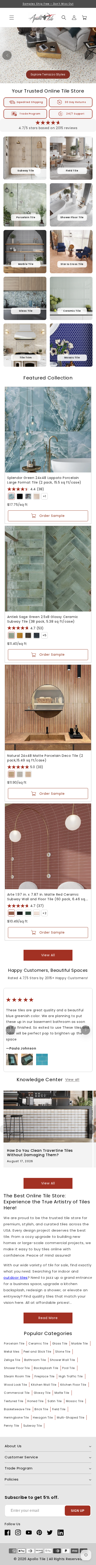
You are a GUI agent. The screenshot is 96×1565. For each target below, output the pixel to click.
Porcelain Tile (14, 1343)
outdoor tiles (15, 1277)
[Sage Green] (11, 635)
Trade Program (30, 113)
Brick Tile (41, 1409)
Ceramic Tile (38, 1343)
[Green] (11, 496)
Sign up (78, 1510)
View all (48, 955)
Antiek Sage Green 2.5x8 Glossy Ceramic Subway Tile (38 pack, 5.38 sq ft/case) (42, 619)
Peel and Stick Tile (37, 1352)
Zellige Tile (12, 1360)
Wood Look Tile (15, 1385)
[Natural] (11, 774)
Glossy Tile (42, 1393)
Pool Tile (68, 1368)
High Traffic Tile (71, 1376)
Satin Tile (55, 1401)
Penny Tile (11, 1426)
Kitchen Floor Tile (73, 1385)
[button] (64, 17)
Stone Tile (62, 1352)
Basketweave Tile (17, 1409)
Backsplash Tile (46, 1368)
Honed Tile (35, 1401)
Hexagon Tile (43, 1417)
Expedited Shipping (30, 102)
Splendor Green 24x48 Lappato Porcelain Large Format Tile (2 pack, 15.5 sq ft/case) (44, 480)
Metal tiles (12, 1352)
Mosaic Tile (74, 1401)
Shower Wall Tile (62, 1360)
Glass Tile (59, 1343)
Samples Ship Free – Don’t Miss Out (48, 3)
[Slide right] (91, 1129)
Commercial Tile (17, 1393)
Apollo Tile (36, 1559)
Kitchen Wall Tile (43, 1385)
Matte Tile (62, 1393)
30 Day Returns (75, 102)
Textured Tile (13, 1401)
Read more (48, 1318)
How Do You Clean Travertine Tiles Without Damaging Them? (40, 1152)
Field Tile (58, 1409)
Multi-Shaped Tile (70, 1417)
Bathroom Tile (35, 1360)
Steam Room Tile (17, 1376)
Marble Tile (79, 1343)
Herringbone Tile (16, 1417)
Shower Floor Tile (17, 1368)
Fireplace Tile (44, 1376)
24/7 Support (75, 113)
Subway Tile (32, 1426)
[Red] (11, 913)
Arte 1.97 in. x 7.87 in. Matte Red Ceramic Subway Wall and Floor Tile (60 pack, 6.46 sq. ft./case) (46, 896)
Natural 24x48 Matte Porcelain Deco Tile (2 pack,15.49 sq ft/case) (45, 758)
